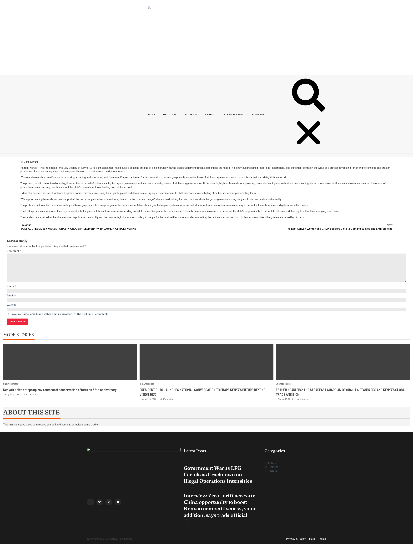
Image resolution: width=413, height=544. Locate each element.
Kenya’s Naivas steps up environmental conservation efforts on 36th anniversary (60, 390)
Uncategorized (10, 384)
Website (11, 304)
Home (151, 114)
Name (11, 286)
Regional (170, 114)
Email (11, 295)
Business (258, 114)
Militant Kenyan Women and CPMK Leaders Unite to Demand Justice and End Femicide (340, 226)
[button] (308, 95)
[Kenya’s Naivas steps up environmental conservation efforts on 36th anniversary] (70, 362)
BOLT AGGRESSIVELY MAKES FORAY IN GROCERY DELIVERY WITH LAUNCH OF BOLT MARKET (79, 226)
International (233, 114)
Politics (191, 114)
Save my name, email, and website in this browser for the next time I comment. (59, 313)
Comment (14, 250)
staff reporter (30, 394)
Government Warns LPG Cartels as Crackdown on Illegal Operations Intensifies (218, 474)
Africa (210, 114)
